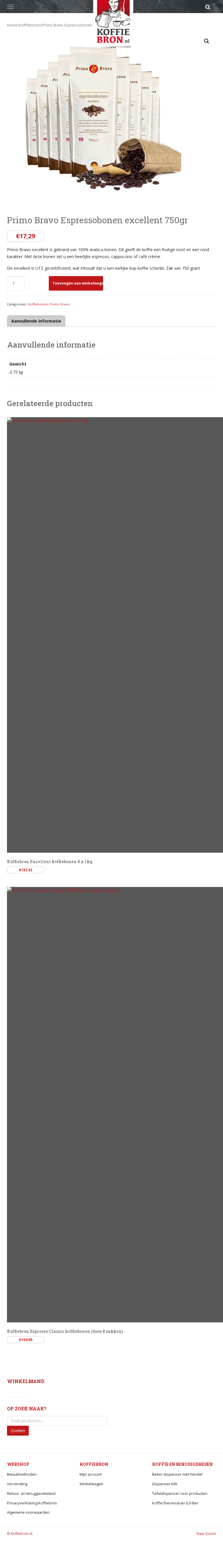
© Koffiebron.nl (19, 1533)
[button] (207, 41)
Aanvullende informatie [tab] (36, 321)
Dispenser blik (164, 1483)
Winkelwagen (91, 1483)
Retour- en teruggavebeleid (31, 1493)
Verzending (17, 1483)
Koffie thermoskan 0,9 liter (175, 1503)
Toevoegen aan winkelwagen (78, 283)
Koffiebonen (30, 25)
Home (12, 25)
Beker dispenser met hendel (177, 1474)
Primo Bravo (60, 304)
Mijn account (91, 1474)
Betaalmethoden (22, 1474)
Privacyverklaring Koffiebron (32, 1503)
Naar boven (206, 1533)
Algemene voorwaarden (28, 1512)
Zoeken (18, 1430)
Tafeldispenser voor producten (179, 1493)
